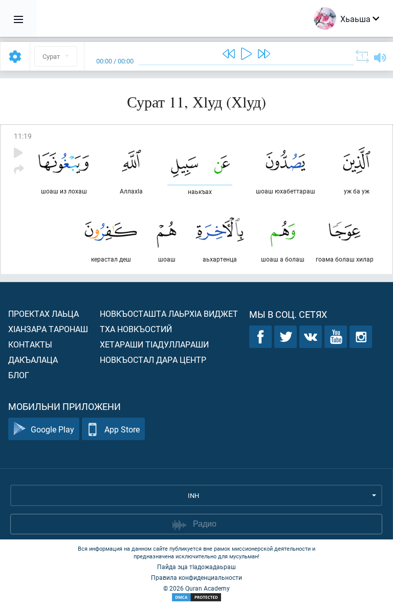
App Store (122, 429)
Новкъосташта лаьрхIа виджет (169, 313)
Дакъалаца (33, 359)
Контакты (30, 344)
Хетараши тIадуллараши (154, 344)
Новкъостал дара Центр (153, 359)
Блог (18, 375)
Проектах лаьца (43, 313)
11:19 (23, 136)
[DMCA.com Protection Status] (196, 597)
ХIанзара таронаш (48, 328)
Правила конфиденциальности (196, 577)
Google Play (52, 429)
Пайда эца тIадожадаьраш (196, 566)
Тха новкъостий (136, 328)
